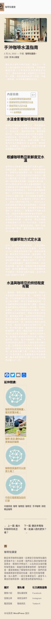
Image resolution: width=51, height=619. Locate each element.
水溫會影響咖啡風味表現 (20, 99)
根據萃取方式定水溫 (18, 106)
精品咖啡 (8, 509)
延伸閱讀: (18, 112)
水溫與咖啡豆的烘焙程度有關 (22, 109)
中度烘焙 (8, 506)
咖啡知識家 (10, 7)
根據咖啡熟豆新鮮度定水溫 (21, 102)
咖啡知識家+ (30, 54)
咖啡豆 (28, 506)
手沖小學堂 (14, 57)
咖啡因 (21, 506)
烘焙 (43, 506)
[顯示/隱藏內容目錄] (32, 94)
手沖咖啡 (36, 506)
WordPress (19, 613)
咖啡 (15, 506)
